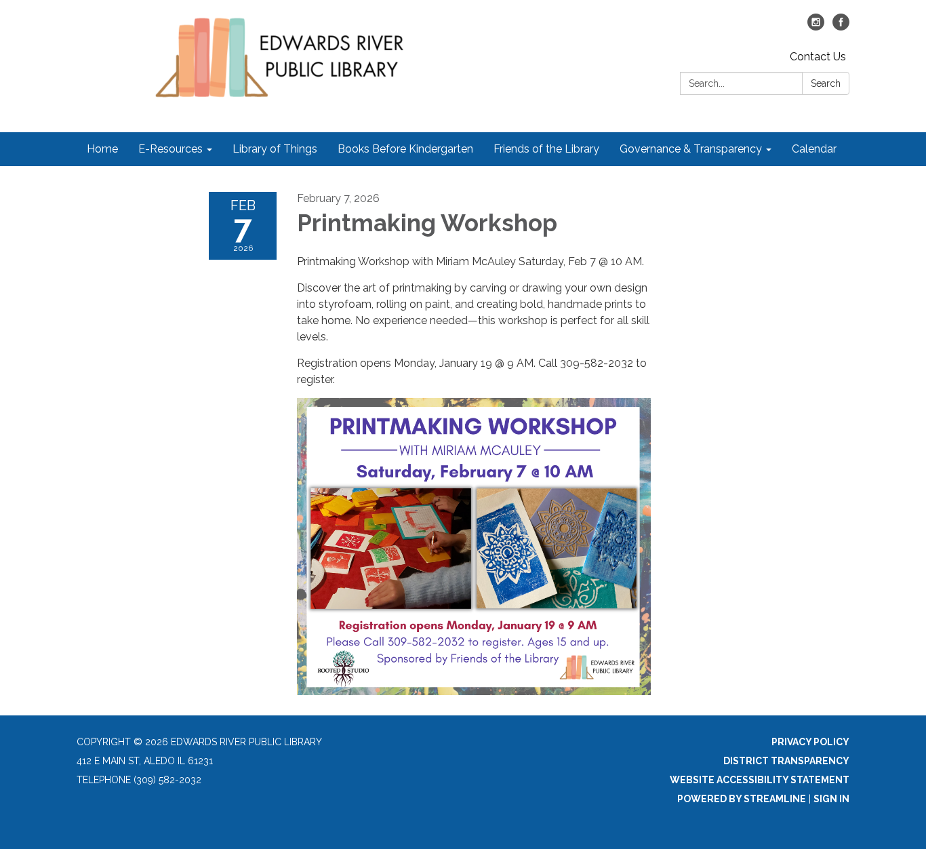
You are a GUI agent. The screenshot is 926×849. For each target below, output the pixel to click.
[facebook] (840, 26)
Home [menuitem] (102, 148)
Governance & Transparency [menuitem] (691, 148)
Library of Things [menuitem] (275, 148)
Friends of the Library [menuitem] (546, 148)
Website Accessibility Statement (759, 779)
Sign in (831, 798)
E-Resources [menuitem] (170, 148)
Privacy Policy (810, 741)
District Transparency (786, 760)
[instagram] (815, 26)
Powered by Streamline (741, 798)
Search (826, 83)
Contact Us (818, 56)
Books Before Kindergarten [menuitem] (405, 148)
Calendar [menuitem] (814, 148)
